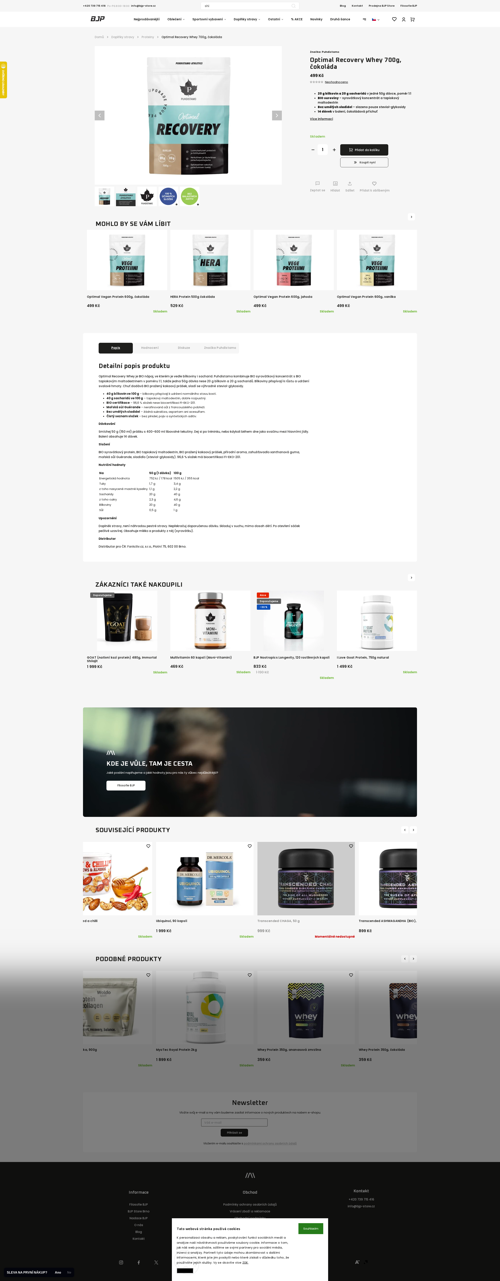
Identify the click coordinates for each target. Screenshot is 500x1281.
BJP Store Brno (138, 1211)
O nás (138, 1225)
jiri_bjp (156, 1263)
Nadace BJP (138, 1218)
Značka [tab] (220, 348)
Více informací (321, 119)
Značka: (324, 52)
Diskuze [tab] (184, 348)
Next (414, 830)
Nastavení (185, 1270)
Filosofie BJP (408, 6)
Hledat (294, 6)
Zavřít (400, 198)
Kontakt (357, 6)
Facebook (139, 1263)
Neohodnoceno (336, 82)
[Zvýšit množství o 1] (334, 150)
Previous (405, 830)
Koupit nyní (368, 162)
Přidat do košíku (367, 150)
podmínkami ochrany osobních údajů (270, 1143)
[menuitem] (150, 19)
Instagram (121, 1263)
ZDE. (245, 1262)
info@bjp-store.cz (361, 1206)
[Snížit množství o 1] (313, 150)
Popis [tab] (115, 348)
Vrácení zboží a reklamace (250, 1211)
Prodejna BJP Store (382, 6)
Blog (343, 6)
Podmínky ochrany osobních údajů (250, 1204)
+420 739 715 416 (361, 1199)
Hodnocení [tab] (150, 348)
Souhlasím (310, 1228)
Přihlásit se (234, 1133)
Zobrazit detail (102, 907)
